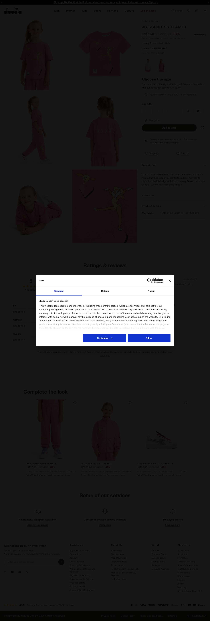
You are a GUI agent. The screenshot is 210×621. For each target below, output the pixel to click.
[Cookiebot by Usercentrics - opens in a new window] (149, 280)
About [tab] (151, 290)
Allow (149, 338)
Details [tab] (105, 290)
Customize (103, 338)
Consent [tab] (58, 290)
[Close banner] (170, 281)
